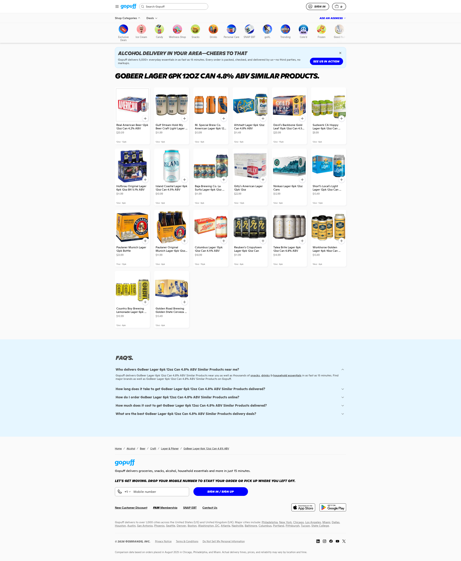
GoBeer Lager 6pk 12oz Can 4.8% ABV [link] (206, 448)
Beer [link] (142, 448)
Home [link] (118, 448)
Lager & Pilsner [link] (170, 448)
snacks (255, 375)
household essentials (287, 375)
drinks (265, 375)
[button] (339, 6)
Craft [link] (153, 448)
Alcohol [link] (131, 448)
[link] (128, 6)
